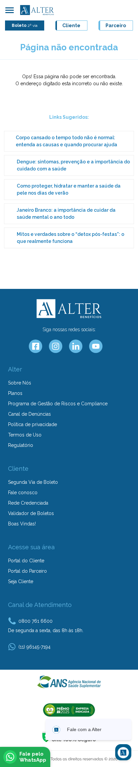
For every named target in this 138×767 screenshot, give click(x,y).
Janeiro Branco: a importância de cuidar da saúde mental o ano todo (66, 213)
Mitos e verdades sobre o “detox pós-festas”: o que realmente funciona (70, 238)
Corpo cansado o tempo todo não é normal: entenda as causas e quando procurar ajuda (66, 141)
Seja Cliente (20, 581)
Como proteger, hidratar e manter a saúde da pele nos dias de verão (69, 189)
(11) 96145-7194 (34, 647)
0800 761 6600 (35, 621)
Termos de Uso (25, 435)
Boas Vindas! (22, 523)
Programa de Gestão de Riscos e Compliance (58, 403)
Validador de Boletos (31, 513)
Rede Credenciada (28, 503)
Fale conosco (23, 492)
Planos (15, 393)
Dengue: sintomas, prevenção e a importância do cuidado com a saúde (73, 165)
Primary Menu (9, 10)
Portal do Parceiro (27, 571)
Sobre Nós (19, 383)
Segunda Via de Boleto (33, 482)
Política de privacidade (32, 424)
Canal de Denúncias (29, 414)
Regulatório (20, 445)
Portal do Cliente (26, 560)
